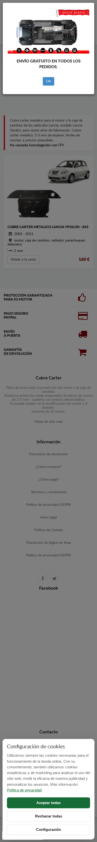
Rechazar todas (48, 816)
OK (48, 81)
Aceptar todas (48, 803)
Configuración (48, 829)
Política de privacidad (24, 790)
